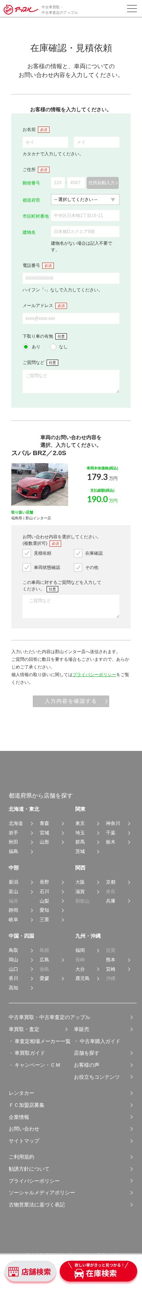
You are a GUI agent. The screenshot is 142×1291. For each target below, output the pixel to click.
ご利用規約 (21, 1157)
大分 (80, 969)
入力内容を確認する (71, 701)
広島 (44, 959)
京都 (110, 882)
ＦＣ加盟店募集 (26, 1105)
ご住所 (29, 169)
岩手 (13, 833)
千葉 (110, 833)
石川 (44, 891)
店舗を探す (86, 1053)
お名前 (29, 129)
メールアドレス (38, 305)
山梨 (44, 901)
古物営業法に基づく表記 (37, 1204)
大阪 (80, 882)
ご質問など (33, 362)
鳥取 (13, 950)
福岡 (80, 950)
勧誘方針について (29, 1169)
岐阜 (13, 919)
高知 (13, 987)
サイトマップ (24, 1141)
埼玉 (80, 833)
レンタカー (21, 1093)
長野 (44, 882)
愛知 (44, 910)
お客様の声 (86, 1065)
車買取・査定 (24, 1029)
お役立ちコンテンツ (97, 1077)
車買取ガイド (30, 1053)
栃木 (110, 842)
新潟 (13, 882)
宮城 (44, 833)
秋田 (13, 842)
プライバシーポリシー (94, 674)
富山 (13, 891)
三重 (44, 919)
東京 (80, 823)
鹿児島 (82, 978)
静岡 (13, 910)
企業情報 (19, 1117)
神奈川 (113, 823)
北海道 (16, 823)
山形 (44, 842)
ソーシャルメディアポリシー (42, 1192)
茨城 (80, 851)
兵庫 (110, 901)
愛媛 (44, 978)
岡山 (13, 959)
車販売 (81, 1029)
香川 (13, 978)
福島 (13, 851)
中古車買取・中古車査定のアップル (49, 1017)
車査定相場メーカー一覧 (43, 1041)
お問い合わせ (24, 1129)
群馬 (80, 842)
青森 (44, 823)
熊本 (110, 959)
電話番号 (31, 265)
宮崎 (110, 969)
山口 (13, 969)
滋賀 (80, 891)
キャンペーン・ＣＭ (37, 1065)
